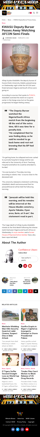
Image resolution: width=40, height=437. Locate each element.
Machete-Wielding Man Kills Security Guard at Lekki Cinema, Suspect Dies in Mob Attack (10, 332)
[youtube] (27, 429)
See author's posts (26, 259)
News (3, 23)
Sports (8, 368)
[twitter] (18, 429)
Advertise (20, 418)
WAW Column (30, 418)
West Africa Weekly (10, 349)
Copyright (31, 422)
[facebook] (13, 429)
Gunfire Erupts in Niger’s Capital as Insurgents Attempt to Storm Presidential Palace (29, 332)
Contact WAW (10, 422)
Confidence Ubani (10, 38)
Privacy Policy (21, 422)
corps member (18, 232)
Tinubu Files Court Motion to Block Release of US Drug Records (29, 374)
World (33, 368)
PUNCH (32, 95)
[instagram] (22, 429)
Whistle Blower (10, 418)
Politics (27, 368)
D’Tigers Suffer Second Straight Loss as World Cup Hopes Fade (10, 374)
